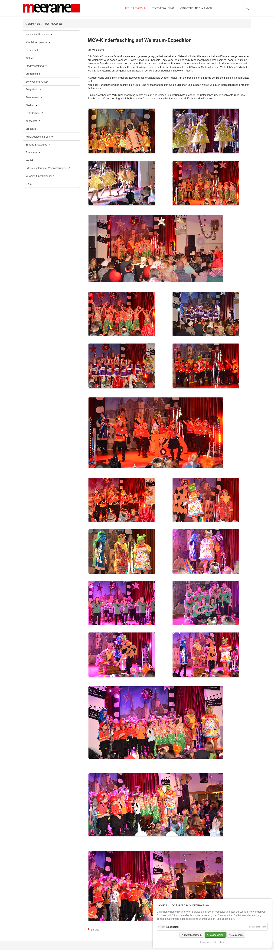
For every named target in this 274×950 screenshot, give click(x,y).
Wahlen (30, 58)
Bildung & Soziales (36, 144)
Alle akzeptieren (215, 935)
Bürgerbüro (32, 89)
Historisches (32, 113)
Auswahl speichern (192, 935)
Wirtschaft (31, 121)
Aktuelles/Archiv (135, 8)
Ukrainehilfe (32, 50)
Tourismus (31, 152)
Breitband (31, 128)
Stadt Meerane (32, 23)
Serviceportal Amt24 (37, 81)
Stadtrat (30, 105)
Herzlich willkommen (37, 34)
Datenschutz (218, 942)
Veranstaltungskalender (195, 8)
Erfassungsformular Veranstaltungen (46, 168)
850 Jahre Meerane (36, 42)
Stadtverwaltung (163, 8)
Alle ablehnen (236, 935)
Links (29, 184)
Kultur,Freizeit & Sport (38, 136)
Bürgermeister (33, 73)
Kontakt (30, 160)
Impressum (205, 942)
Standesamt (32, 97)
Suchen (247, 8)
